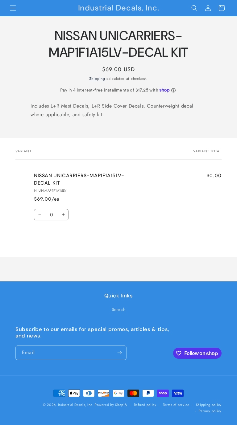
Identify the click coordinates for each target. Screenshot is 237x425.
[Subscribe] (119, 352)
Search (119, 309)
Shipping (97, 78)
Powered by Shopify (111, 404)
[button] (13, 8)
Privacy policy (210, 410)
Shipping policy (209, 404)
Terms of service (176, 404)
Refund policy (145, 404)
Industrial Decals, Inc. (76, 404)
